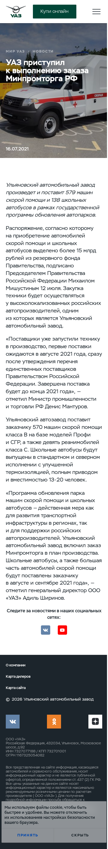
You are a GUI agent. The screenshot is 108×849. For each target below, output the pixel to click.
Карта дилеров (18, 676)
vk (13, 722)
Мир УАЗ (15, 51)
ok (54, 722)
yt (95, 722)
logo (16, 12)
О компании (15, 665)
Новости (43, 51)
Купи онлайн (54, 11)
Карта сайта (16, 688)
